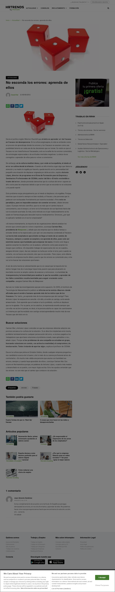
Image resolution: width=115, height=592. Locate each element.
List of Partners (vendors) (61, 588)
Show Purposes (102, 585)
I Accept (102, 577)
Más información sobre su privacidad (34, 588)
